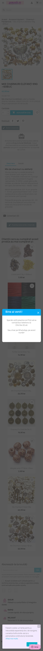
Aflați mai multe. (12, 638)
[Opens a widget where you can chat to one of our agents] (35, 647)
